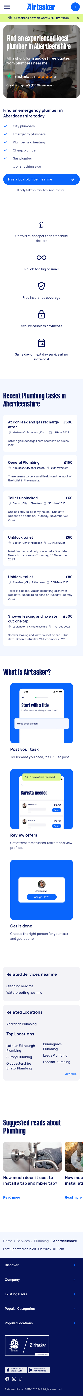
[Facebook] (7, 1378)
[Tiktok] (20, 1379)
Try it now (63, 18)
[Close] (78, 18)
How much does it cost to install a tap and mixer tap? (30, 1180)
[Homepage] (41, 7)
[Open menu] (7, 7)
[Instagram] (14, 1379)
